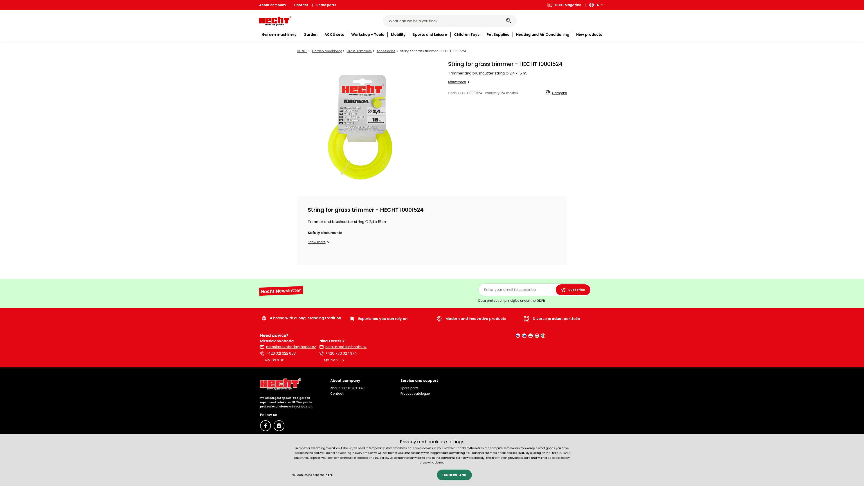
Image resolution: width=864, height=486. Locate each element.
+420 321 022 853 (281, 353)
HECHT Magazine (567, 5)
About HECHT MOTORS (347, 388)
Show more (457, 82)
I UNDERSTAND (454, 475)
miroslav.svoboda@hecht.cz (291, 346)
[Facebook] (265, 425)
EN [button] (597, 5)
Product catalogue (415, 393)
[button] (319, 242)
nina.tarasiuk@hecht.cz (346, 346)
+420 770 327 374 (341, 353)
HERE (521, 453)
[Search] (508, 21)
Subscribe (576, 290)
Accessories (386, 51)
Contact (301, 5)
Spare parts (326, 5)
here (329, 475)
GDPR (541, 300)
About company (272, 5)
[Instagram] (279, 425)
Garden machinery (327, 51)
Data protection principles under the (511, 300)
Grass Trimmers (359, 51)
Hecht (302, 51)
